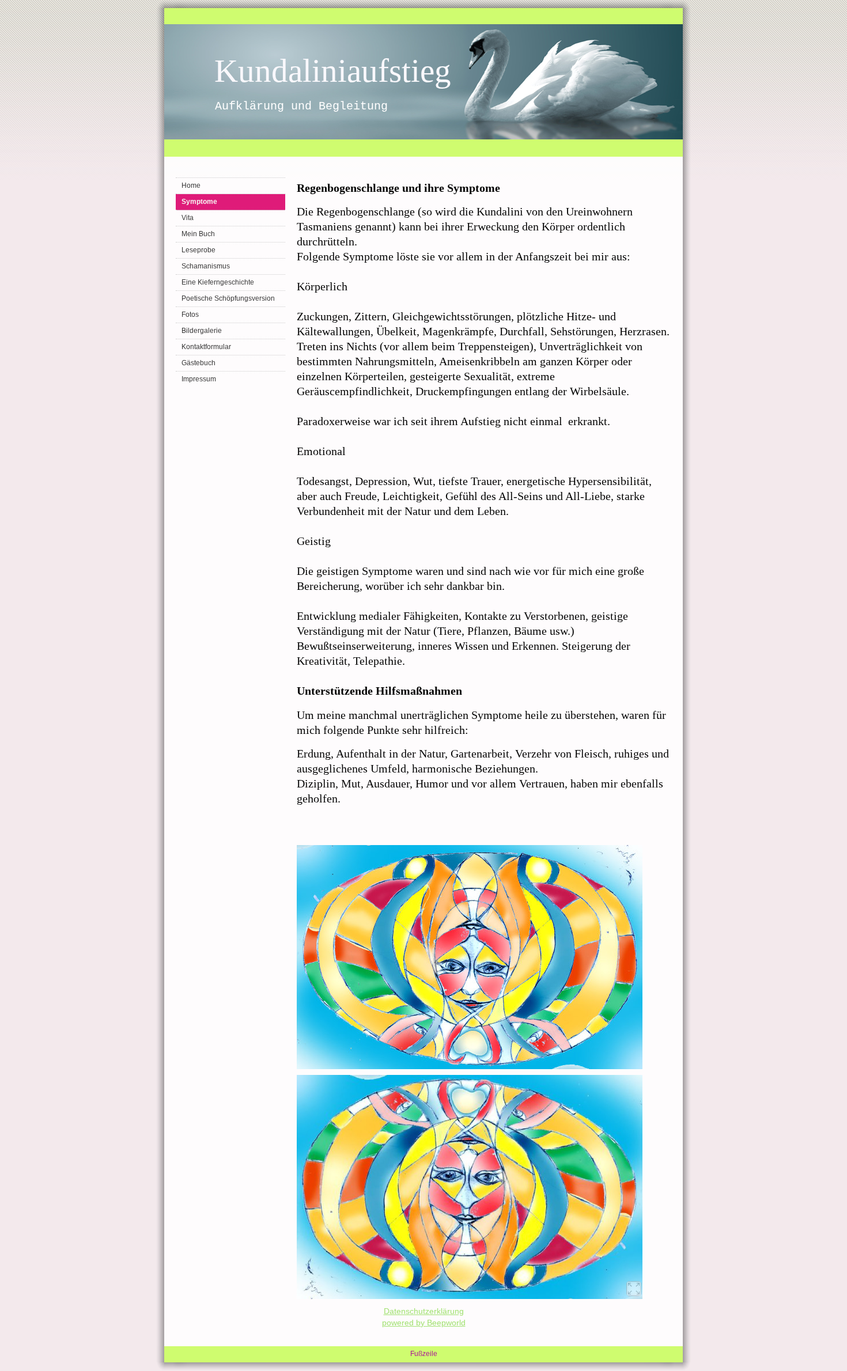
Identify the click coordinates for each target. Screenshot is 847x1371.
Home (191, 185)
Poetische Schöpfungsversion (228, 298)
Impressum (198, 379)
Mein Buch (198, 234)
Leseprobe (198, 250)
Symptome (199, 202)
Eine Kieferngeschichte (217, 282)
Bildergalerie (201, 331)
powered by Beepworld (424, 1322)
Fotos (190, 314)
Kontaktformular (206, 347)
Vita (187, 218)
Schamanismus (205, 266)
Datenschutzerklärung (424, 1311)
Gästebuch (198, 363)
